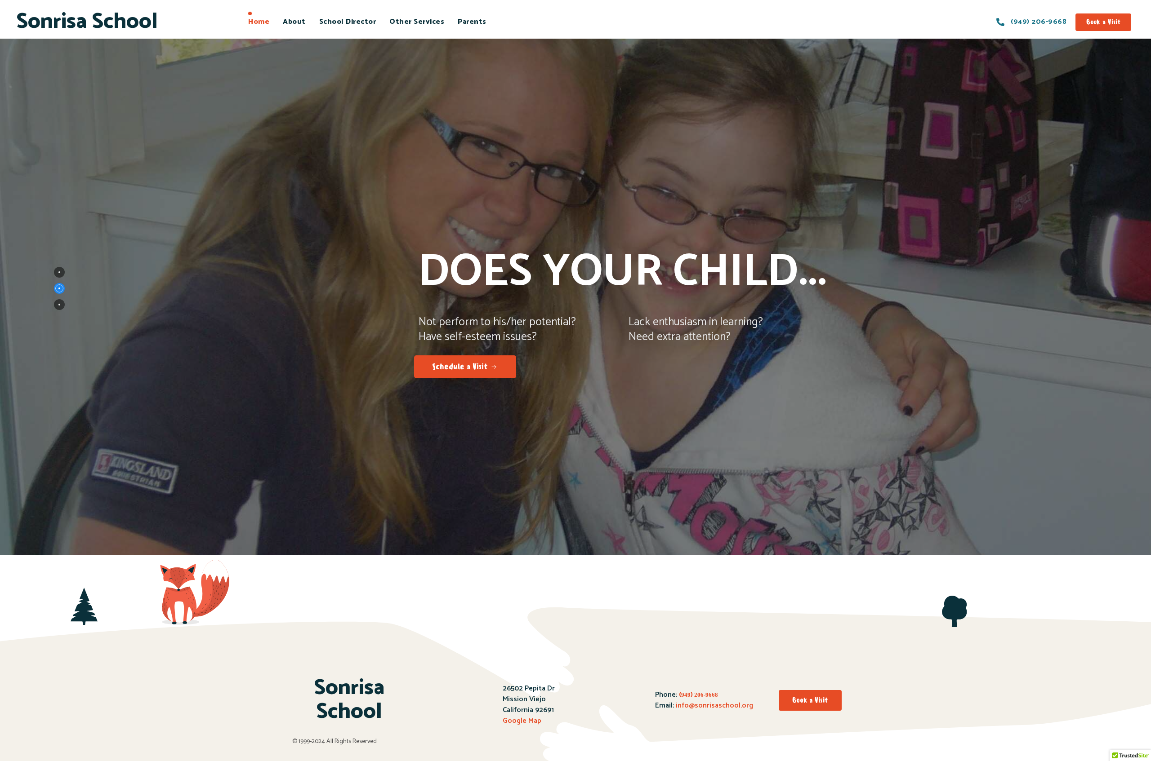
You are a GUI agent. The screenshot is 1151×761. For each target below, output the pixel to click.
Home (258, 22)
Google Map (522, 721)
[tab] (59, 272)
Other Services (416, 22)
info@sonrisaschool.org (714, 705)
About (294, 22)
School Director (347, 22)
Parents (472, 22)
